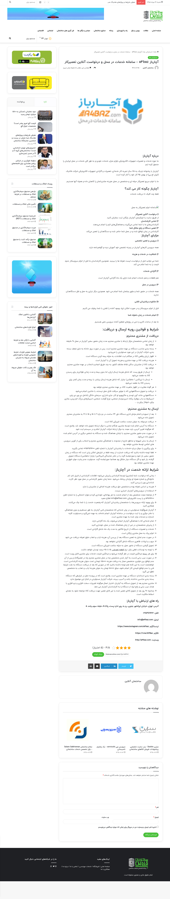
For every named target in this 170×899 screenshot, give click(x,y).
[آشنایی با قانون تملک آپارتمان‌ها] (45, 318)
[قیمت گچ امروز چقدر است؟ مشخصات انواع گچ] (45, 127)
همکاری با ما (105, 869)
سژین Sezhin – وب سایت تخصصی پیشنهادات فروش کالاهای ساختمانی (144, 748)
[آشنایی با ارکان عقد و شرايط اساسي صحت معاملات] (45, 344)
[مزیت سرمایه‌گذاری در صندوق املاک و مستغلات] (45, 231)
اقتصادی (41, 31)
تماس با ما (73, 866)
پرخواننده (21, 101)
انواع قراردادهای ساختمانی (25, 327)
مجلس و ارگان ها (84, 31)
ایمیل (156, 817)
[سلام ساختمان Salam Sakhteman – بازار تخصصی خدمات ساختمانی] (77, 729)
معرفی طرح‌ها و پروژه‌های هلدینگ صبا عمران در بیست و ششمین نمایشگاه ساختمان (105, 2)
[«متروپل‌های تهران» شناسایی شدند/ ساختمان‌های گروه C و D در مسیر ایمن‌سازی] (45, 152)
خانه (155, 52)
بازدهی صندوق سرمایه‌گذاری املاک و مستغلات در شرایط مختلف (24, 194)
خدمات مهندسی (85, 866)
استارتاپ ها (147, 52)
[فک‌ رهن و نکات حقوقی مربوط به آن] (45, 372)
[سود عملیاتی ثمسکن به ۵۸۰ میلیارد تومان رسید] (45, 115)
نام (157, 807)
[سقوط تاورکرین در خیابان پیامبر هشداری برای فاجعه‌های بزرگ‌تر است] (45, 164)
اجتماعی (50, 31)
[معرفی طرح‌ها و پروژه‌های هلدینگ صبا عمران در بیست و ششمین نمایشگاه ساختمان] (45, 139)
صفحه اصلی (156, 31)
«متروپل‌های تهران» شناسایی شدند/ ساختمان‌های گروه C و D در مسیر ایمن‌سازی (24, 151)
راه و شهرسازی (122, 31)
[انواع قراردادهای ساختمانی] (45, 331)
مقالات (145, 31)
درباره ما (65, 866)
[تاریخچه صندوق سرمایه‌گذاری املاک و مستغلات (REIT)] (45, 220)
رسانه (111, 31)
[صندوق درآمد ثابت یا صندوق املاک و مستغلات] (45, 243)
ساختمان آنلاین (148, 68)
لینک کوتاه (98, 654)
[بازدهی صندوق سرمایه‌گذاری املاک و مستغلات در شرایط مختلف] (45, 195)
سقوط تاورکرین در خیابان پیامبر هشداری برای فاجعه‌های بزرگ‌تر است (24, 163)
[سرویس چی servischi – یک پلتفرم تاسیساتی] (110, 729)
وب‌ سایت (105, 817)
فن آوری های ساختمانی (65, 31)
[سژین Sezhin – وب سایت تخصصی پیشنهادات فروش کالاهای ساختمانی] (144, 729)
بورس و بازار (135, 31)
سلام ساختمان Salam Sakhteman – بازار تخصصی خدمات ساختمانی (78, 748)
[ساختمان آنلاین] (153, 15)
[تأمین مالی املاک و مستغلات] (45, 208)
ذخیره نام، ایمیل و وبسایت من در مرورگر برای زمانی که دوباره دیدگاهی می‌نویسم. (127, 827)
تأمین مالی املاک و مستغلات (24, 204)
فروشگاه (96, 866)
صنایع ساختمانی (99, 31)
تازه (45, 101)
